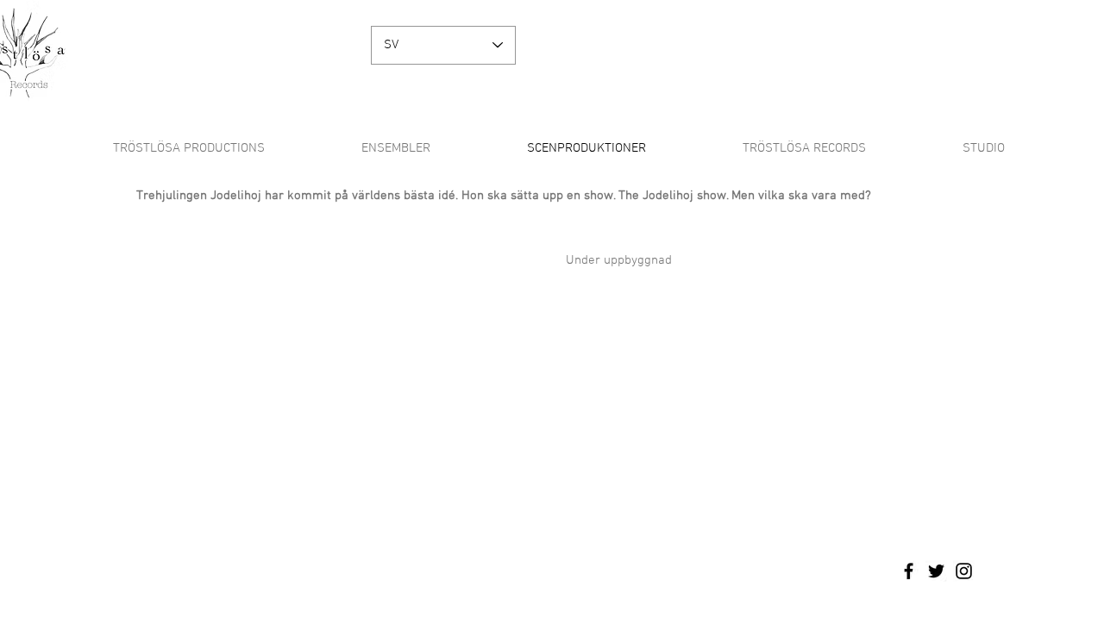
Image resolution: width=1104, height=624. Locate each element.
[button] (396, 148)
